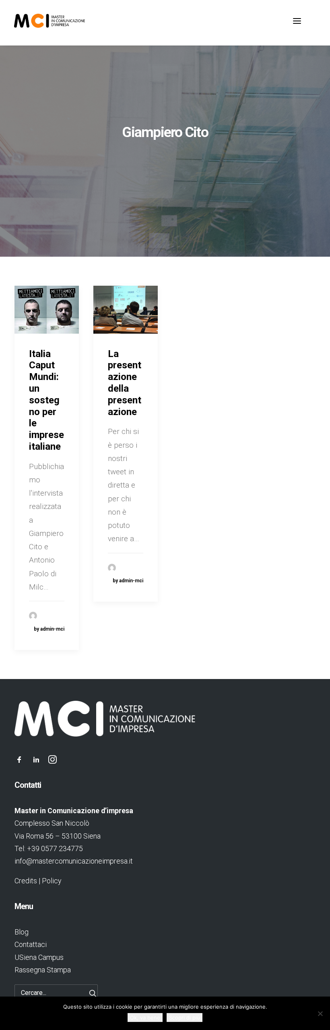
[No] (320, 1013)
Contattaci (30, 944)
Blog (21, 932)
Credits (25, 880)
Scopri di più (184, 1017)
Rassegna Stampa (42, 970)
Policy (51, 880)
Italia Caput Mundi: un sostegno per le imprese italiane (46, 400)
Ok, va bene (145, 1017)
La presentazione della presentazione (124, 382)
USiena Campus (39, 957)
